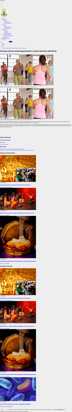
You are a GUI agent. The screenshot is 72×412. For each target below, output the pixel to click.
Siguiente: (17, 150)
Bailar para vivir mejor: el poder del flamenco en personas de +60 (17, 213)
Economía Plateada (6, 34)
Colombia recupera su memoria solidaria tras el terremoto (15, 185)
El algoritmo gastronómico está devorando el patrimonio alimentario (18, 261)
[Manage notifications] (2, 410)
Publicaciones (7, 28)
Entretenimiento (7, 27)
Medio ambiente (7, 33)
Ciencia (6, 30)
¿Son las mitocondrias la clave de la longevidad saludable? (15, 404)
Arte (5, 26)
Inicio (3, 18)
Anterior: (12, 149)
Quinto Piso (2, 215)
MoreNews (20, 411)
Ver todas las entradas (4, 144)
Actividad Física (7, 22)
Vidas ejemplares (6, 38)
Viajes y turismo (7, 23)
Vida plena (4, 19)
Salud (5, 21)
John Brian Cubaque (4, 54)
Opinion (4, 39)
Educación (4, 29)
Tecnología (4, 37)
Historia (6, 32)
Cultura (3, 24)
